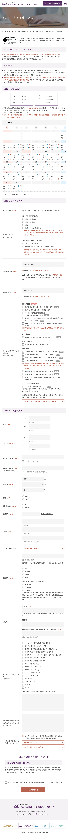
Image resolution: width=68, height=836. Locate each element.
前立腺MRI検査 (30, 354)
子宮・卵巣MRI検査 (31, 357)
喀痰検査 (28, 344)
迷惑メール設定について (32, 742)
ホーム (4, 31)
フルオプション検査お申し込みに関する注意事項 (40, 401)
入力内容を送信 (33, 790)
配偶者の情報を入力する (32, 549)
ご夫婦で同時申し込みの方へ (33, 747)
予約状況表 (27, 270)
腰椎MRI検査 (29, 374)
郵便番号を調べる (47, 514)
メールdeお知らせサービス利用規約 (37, 736)
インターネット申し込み (17, 31)
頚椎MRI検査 (29, 371)
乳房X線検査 (29, 310)
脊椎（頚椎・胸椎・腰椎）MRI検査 (36, 377)
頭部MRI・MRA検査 (31, 351)
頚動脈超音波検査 (31, 337)
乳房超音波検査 (30, 307)
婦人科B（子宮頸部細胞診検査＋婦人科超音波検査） (42, 318)
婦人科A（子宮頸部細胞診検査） (35, 313)
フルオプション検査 (31, 387)
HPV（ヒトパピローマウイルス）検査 (37, 323)
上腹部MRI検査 (30, 360)
